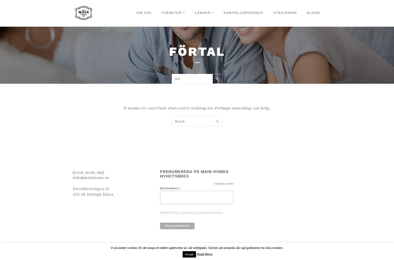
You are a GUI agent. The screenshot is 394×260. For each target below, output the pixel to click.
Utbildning (285, 13)
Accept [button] (189, 254)
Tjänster (171, 13)
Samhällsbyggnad (243, 13)
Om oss (144, 13)
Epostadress (170, 188)
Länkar (202, 13)
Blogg (313, 13)
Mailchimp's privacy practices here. (192, 213)
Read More (204, 254)
